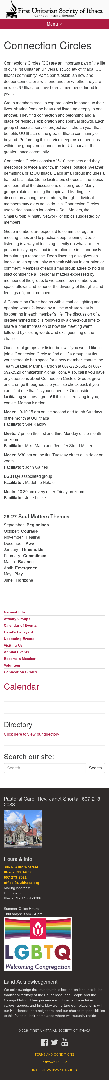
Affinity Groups (17, 619)
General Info (14, 612)
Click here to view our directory (31, 734)
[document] (54, 408)
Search (95, 768)
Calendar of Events (20, 625)
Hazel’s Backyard (18, 632)
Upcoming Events (19, 639)
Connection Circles (20, 672)
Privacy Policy (55, 1061)
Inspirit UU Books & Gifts (54, 1069)
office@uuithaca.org (21, 883)
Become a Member (19, 659)
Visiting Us (13, 645)
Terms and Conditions (54, 1054)
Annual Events (16, 652)
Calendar (21, 686)
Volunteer (12, 665)
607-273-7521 (15, 878)
